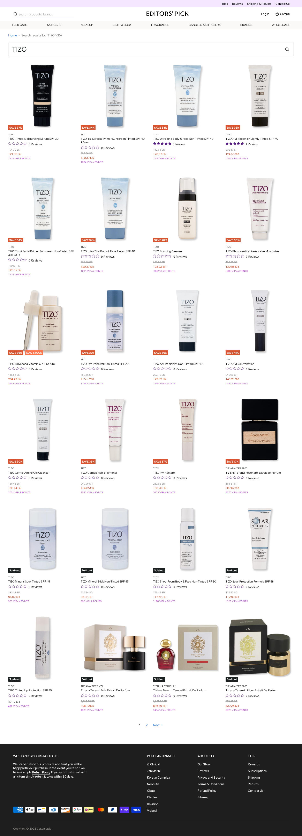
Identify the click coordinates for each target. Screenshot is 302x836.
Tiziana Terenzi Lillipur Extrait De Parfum (251, 690)
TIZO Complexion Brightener (99, 472)
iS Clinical (153, 764)
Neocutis (153, 784)
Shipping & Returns (259, 3)
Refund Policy (207, 791)
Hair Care (20, 25)
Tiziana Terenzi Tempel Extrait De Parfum (179, 690)
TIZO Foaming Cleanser (168, 251)
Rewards (254, 764)
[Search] (15, 14)
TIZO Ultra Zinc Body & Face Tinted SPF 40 (108, 251)
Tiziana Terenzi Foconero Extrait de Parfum (253, 472)
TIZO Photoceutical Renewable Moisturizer (253, 251)
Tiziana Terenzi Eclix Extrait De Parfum (105, 690)
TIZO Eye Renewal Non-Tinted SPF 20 (105, 363)
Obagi (151, 791)
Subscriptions (257, 771)
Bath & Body (122, 25)
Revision (152, 804)
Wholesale (281, 25)
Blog (225, 3)
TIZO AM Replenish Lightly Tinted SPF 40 (252, 138)
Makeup (87, 25)
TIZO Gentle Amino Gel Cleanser (29, 472)
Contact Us (282, 3)
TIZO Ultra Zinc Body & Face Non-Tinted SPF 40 (183, 138)
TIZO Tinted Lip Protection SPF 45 (30, 690)
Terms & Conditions (211, 784)
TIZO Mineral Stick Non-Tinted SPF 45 (105, 581)
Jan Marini (153, 771)
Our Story (204, 764)
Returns (253, 784)
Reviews (237, 3)
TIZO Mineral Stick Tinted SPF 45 (29, 581)
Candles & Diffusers (205, 25)
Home (12, 35)
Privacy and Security (211, 777)
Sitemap (203, 797)
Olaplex (152, 797)
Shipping (254, 777)
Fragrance (160, 25)
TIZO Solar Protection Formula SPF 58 (250, 581)
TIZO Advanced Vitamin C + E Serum (31, 363)
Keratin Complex (158, 777)
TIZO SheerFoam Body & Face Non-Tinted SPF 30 (184, 581)
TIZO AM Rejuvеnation (240, 363)
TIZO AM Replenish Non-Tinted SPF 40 (178, 363)
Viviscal (152, 811)
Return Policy (41, 772)
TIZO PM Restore (164, 472)
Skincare (54, 25)
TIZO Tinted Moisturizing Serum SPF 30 (33, 138)
